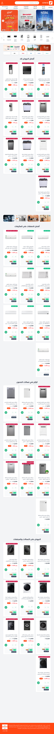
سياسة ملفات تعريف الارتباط (43, 726)
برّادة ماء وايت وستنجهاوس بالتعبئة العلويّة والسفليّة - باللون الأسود (44, 80)
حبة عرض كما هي (5, 7)
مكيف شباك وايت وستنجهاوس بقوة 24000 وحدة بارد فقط (27, 285)
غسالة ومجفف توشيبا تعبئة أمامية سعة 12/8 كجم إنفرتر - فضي (43, 561)
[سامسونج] (9, 20)
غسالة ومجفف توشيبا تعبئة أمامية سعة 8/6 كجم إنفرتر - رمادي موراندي (11, 598)
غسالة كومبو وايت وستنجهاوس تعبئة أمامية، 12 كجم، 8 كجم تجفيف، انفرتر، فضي (11, 562)
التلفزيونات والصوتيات (26, 7)
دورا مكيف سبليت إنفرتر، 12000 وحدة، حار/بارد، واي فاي (11, 285)
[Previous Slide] (51, 21)
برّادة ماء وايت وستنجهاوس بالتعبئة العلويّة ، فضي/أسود (11, 79)
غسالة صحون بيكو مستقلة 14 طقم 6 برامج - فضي (44, 478)
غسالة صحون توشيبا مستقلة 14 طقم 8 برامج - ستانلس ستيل (11, 479)
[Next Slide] (3, 21)
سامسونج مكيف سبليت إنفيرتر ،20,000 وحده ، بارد (11, 322)
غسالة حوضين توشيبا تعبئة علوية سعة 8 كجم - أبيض (27, 117)
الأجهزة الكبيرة (43, 7)
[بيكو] (39, 53)
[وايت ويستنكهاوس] (20, 218)
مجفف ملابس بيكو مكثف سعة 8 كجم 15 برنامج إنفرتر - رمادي (27, 636)
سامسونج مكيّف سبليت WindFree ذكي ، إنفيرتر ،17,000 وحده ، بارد (44, 323)
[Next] (2, 38)
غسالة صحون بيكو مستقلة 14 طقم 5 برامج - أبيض (27, 403)
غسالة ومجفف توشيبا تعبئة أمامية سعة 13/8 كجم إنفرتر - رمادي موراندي (43, 674)
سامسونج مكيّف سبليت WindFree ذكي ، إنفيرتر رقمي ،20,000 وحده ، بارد (27, 248)
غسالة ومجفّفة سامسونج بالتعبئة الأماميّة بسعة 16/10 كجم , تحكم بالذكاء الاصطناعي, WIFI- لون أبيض (27, 599)
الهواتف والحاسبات (15, 7)
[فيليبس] (15, 53)
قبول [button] (5, 725)
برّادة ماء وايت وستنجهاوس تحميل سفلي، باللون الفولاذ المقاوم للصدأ (11, 118)
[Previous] (52, 38)
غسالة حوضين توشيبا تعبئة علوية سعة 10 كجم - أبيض (44, 192)
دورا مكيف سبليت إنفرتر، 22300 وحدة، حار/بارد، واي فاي (44, 361)
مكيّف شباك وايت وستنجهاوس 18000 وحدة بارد (44, 285)
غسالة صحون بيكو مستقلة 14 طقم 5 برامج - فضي (27, 440)
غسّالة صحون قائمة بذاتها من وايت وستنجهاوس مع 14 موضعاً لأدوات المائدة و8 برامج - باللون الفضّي (11, 404)
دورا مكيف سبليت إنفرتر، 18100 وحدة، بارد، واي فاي (11, 247)
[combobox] (27, 2)
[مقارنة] (45, 89)
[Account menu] (2, 2)
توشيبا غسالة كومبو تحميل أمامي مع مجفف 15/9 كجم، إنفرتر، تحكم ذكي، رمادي (11, 636)
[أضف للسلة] (38, 89)
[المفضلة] (48, 89)
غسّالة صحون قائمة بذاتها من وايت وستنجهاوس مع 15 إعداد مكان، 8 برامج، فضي (11, 441)
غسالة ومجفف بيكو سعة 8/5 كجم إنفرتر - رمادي (28, 560)
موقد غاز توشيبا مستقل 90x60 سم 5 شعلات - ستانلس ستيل (28, 80)
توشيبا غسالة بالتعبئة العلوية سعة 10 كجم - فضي (11, 155)
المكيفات (50, 7)
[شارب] (44, 20)
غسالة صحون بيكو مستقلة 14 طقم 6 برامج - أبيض (44, 516)
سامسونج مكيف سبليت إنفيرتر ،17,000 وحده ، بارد (27, 322)
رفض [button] (5, 728)
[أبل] (23, 53)
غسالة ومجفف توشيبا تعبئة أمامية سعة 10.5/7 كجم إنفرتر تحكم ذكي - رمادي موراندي (44, 599)
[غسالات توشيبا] (8, 218)
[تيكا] (31, 53)
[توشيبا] (7, 53)
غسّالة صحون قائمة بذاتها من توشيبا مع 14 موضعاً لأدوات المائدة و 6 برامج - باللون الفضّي (43, 119)
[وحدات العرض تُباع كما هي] (27, 20)
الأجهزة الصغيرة (35, 7)
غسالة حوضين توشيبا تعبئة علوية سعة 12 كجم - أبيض (27, 155)
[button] (5, 731)
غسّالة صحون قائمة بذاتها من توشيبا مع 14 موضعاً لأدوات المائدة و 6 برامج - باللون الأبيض (43, 156)
